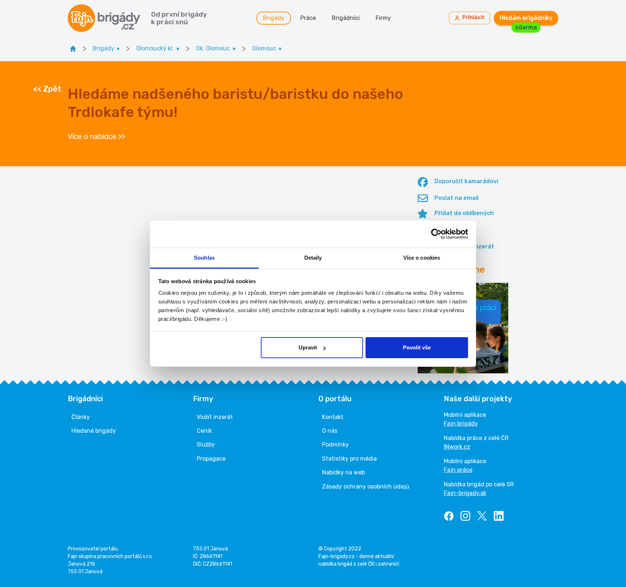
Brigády (273, 17)
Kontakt (332, 417)
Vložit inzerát (215, 417)
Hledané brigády (93, 430)
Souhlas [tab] (204, 258)
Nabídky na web (343, 472)
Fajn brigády (461, 423)
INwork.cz (457, 446)
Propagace (211, 458)
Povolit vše (417, 347)
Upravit (308, 347)
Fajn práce (458, 469)
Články (80, 417)
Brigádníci (346, 17)
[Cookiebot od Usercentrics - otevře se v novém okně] (436, 233)
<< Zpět (47, 89)
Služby (206, 444)
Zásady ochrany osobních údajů (365, 486)
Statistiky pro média (349, 458)
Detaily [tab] (313, 258)
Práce (308, 17)
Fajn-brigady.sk (465, 493)
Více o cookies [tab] (421, 258)
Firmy (383, 17)
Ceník (204, 430)
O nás (329, 430)
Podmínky (335, 444)
